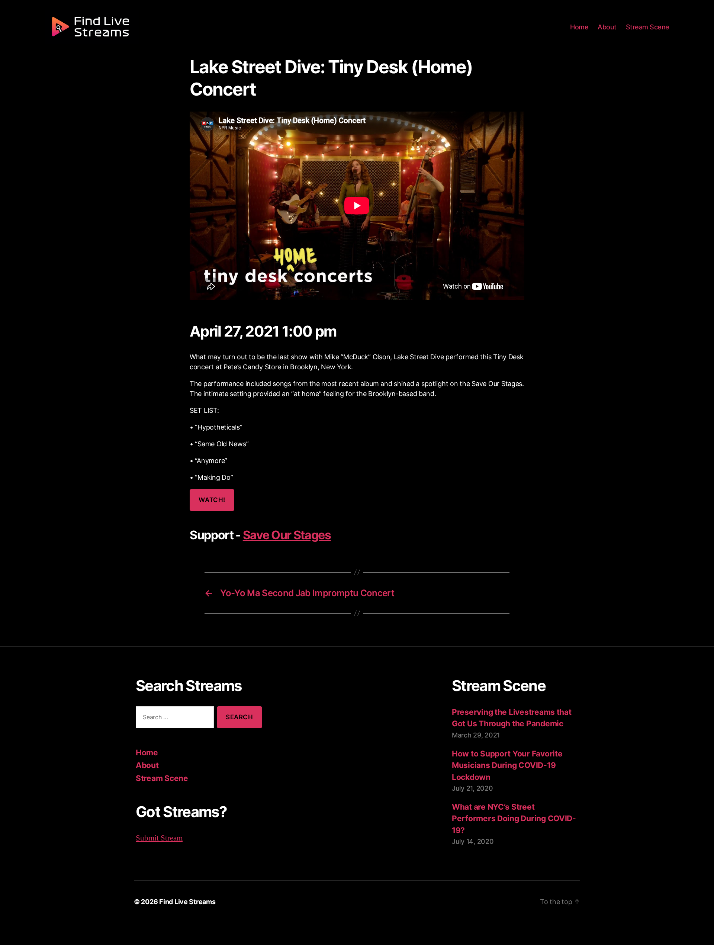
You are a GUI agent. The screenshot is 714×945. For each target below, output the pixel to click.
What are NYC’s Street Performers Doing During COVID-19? (514, 818)
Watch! (212, 500)
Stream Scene (647, 27)
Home (579, 27)
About (607, 27)
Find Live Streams (187, 902)
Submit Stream (159, 837)
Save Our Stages (287, 535)
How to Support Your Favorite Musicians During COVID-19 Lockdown (507, 765)
